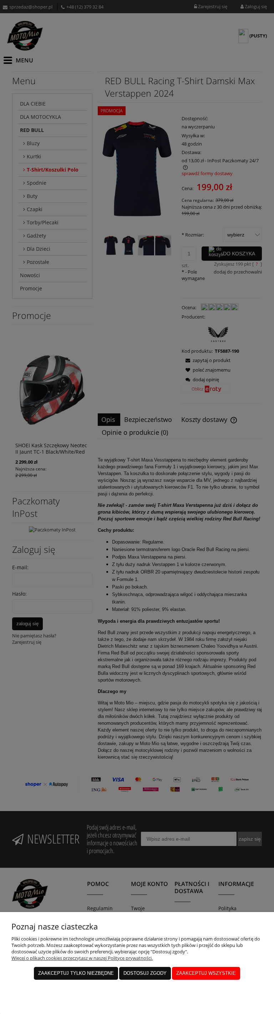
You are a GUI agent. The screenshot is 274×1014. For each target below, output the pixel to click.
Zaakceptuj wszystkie (206, 973)
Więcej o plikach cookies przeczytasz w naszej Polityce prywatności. (82, 958)
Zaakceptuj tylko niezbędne (76, 973)
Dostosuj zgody (145, 973)
